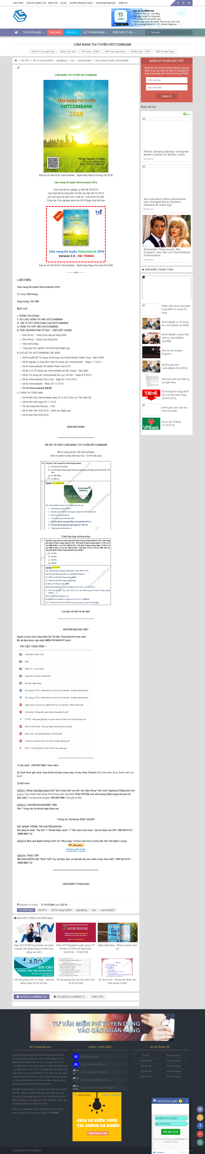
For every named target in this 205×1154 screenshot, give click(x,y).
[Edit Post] (18, 68)
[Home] (16, 60)
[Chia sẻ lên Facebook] (200, 1125)
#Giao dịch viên (68, 51)
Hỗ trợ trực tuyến (168, 1100)
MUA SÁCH (55, 32)
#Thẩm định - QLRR (140, 51)
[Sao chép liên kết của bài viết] (200, 1142)
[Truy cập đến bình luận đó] (75, 1056)
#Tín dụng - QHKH (90, 51)
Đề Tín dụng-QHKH (43, 60)
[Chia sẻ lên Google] (200, 1134)
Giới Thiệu (18, 3)
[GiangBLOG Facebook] (178, 3)
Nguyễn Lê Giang (29, 904)
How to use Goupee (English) (172, 352)
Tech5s (146, 1055)
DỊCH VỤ (70, 32)
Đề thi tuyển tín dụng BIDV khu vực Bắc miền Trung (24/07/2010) (175, 395)
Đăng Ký (123, 3)
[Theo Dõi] (183, 3)
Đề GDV (25, 60)
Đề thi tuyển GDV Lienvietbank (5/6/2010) (174, 366)
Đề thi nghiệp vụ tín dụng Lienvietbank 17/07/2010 (167, 288)
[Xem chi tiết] (152, 25)
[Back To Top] (200, 1101)
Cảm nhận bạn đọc (106, 3)
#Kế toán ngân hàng (115, 51)
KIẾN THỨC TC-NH (122, 32)
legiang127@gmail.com (121, 790)
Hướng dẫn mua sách (81, 3)
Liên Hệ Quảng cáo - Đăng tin (41, 3)
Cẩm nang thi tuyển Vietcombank (112, 60)
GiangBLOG (35, 1150)
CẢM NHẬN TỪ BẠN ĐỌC (76, 884)
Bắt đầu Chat (170, 1131)
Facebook (180, 1139)
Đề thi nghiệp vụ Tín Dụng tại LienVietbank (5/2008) (175, 323)
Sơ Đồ (63, 3)
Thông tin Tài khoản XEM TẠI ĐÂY (76, 819)
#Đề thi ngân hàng (165, 51)
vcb (72, 60)
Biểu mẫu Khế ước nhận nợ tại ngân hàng (175, 381)
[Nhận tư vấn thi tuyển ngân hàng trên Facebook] (102, 1027)
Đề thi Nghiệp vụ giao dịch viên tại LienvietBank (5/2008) (175, 338)
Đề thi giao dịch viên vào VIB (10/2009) (174, 409)
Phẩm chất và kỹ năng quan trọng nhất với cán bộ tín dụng (176, 309)
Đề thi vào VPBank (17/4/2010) (171, 423)
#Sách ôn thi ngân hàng (43, 51)
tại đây (55, 1112)
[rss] (189, 3)
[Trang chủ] (200, 1109)
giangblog (61, 60)
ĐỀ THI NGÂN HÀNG (94, 32)
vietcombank (84, 60)
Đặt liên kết (146, 1060)
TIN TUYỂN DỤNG (32, 32)
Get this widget (173, 1055)
